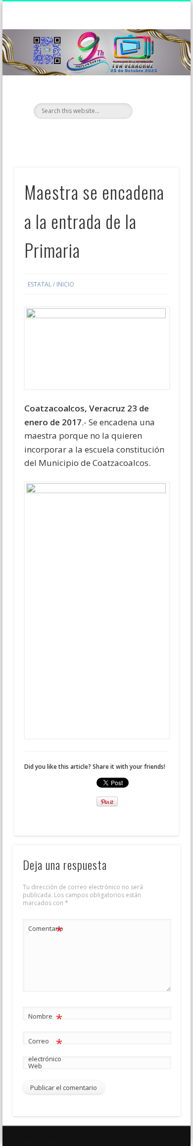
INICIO (65, 284)
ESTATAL (39, 284)
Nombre (45, 1017)
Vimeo (115, 136)
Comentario (45, 929)
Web (35, 1065)
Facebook (75, 136)
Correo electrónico (45, 1049)
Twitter (95, 136)
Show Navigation (154, 89)
